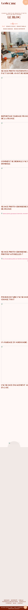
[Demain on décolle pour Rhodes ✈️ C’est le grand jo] (5, 464)
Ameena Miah (22, 607)
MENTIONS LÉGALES (14, 608)
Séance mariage (8, 29)
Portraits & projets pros (10, 601)
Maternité (14, 600)
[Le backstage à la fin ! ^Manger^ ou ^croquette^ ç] (23, 467)
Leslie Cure (9, 607)
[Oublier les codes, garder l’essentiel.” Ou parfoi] (5, 542)
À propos (8, 603)
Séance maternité (19, 29)
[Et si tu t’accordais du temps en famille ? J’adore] (23, 526)
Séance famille (21, 26)
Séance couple (11, 26)
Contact (20, 603)
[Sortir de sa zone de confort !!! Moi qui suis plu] (14, 477)
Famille (21, 600)
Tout (3, 26)
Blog (14, 603)
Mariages (7, 600)
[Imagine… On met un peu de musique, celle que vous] (14, 545)
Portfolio (22, 601)
